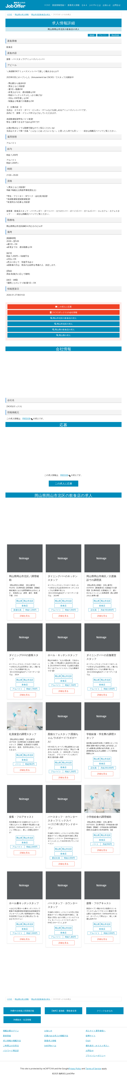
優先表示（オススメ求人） (98, 1045)
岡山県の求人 (64, 335)
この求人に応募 (64, 306)
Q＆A (88, 1040)
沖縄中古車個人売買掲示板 (22, 1010)
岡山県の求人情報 (22, 14)
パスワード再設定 (11, 1050)
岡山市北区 (115, 35)
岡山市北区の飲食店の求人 (64, 318)
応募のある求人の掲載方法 (56, 1035)
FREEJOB (26, 418)
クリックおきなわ (105, 1010)
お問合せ (117, 5)
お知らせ (107, 5)
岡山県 (19, 601)
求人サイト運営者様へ (96, 1030)
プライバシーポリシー (96, 1055)
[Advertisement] (63, 374)
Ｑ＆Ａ (84, 5)
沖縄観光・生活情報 (22, 1019)
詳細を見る (25, 615)
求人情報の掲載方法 (12, 1040)
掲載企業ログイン (11, 1030)
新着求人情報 (73, 5)
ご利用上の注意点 (11, 1045)
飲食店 (92, 35)
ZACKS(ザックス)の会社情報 (64, 312)
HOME (47, 5)
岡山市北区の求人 (64, 323)
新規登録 (7, 1035)
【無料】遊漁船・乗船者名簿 (63, 1010)
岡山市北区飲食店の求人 (40, 14)
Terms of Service (93, 1068)
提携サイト (91, 1035)
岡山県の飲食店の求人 (64, 329)
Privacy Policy (75, 1068)
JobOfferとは (95, 5)
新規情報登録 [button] (58, 5)
